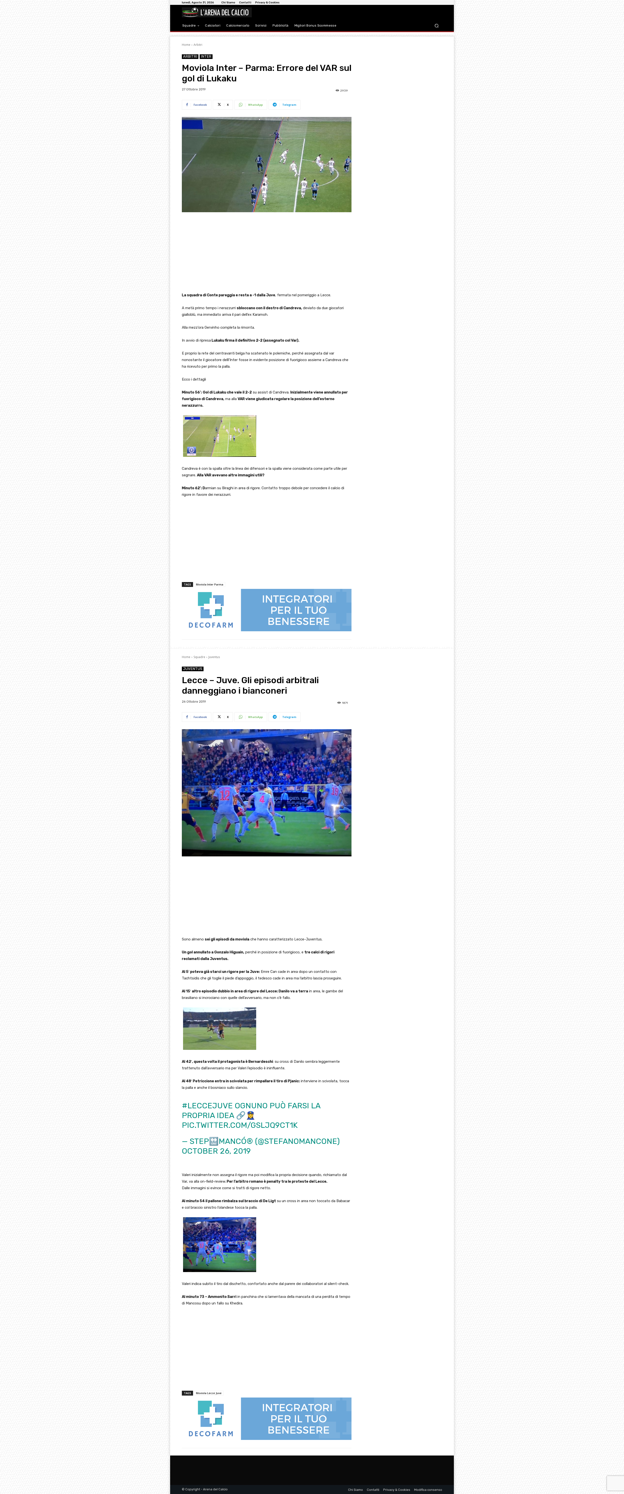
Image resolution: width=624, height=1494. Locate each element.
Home (186, 45)
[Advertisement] (266, 253)
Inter (206, 56)
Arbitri (198, 45)
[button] (436, 25)
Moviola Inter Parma (209, 584)
